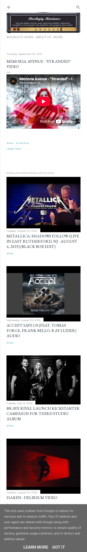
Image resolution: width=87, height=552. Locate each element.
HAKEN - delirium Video (31, 497)
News (18, 148)
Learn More (35, 547)
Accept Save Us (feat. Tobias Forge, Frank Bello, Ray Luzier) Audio (41, 330)
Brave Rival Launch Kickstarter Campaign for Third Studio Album (43, 413)
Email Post (22, 143)
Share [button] (9, 143)
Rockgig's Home (19, 37)
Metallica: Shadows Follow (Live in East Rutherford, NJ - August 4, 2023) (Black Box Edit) (42, 241)
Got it (58, 547)
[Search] (78, 6)
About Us (43, 37)
